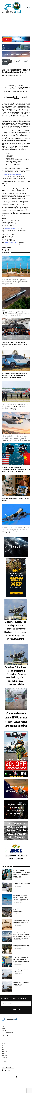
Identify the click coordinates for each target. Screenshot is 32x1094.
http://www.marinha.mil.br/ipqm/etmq (11, 174)
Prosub (21, 75)
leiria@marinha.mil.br (10, 228)
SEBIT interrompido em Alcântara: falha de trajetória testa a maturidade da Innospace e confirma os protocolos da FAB (16, 313)
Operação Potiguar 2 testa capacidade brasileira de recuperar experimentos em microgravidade (15, 282)
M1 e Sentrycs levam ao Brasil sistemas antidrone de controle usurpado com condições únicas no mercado (14, 375)
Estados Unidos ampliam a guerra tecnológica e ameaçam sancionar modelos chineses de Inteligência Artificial (16, 469)
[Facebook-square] (2, 1070)
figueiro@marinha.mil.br (11, 242)
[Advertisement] (16, 22)
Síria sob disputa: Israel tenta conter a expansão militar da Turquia (21, 922)
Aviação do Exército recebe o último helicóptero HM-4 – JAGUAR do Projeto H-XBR (15, 344)
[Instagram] (9, 1070)
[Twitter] (5, 1070)
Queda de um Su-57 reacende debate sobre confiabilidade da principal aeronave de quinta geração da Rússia (16, 530)
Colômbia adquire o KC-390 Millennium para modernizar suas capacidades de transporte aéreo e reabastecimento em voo (16, 438)
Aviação (17, 75)
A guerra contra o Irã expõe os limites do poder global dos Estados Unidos (21, 909)
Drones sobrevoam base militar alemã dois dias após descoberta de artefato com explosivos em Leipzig (15, 407)
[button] (27, 8)
